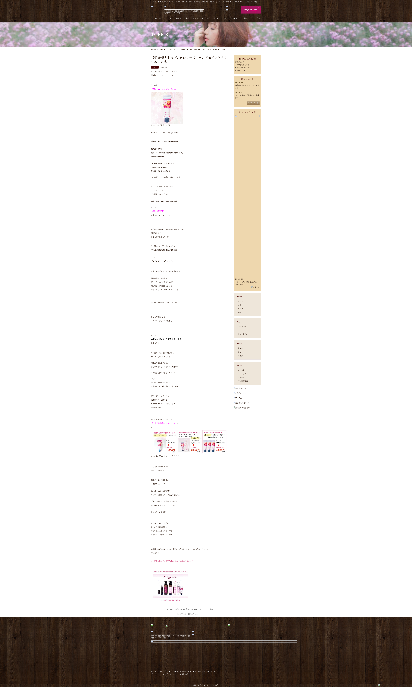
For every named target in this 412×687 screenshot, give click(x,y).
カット (240, 301)
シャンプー (242, 327)
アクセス (234, 18)
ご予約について (247, 18)
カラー (240, 305)
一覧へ (210, 609)
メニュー (169, 18)
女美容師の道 (241, 67)
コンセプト (242, 370)
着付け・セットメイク (194, 18)
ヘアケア (179, 18)
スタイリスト (243, 374)
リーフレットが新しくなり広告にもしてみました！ (184, 609)
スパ (239, 330)
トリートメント (243, 334)
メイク (240, 356)
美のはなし (241, 65)
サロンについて (157, 18)
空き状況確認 (243, 381)
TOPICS (162, 49)
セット (240, 352)
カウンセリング (212, 18)
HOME (153, 49)
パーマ (240, 309)
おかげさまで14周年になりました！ (190, 614)
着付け (240, 348)
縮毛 (239, 312)
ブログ (258, 18)
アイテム (224, 18)
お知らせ (172, 49)
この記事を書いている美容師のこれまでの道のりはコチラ (172, 561)
